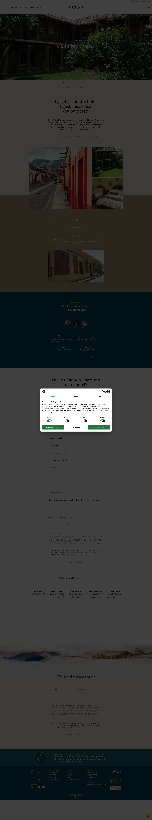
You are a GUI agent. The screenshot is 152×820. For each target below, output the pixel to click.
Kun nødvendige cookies (53, 427)
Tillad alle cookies (99, 427)
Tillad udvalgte (76, 427)
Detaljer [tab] (76, 396)
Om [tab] (100, 396)
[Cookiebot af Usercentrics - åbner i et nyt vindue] (103, 391)
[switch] (67, 420)
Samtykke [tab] (52, 396)
